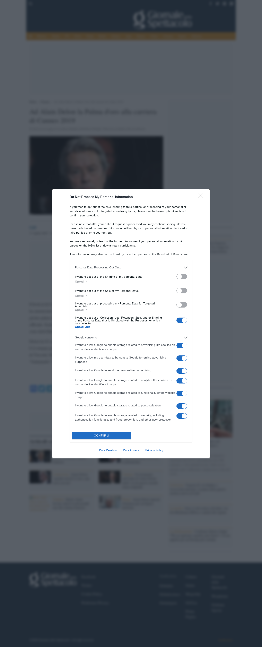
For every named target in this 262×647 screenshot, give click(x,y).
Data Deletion (108, 450)
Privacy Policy (154, 450)
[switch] (181, 276)
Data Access (131, 450)
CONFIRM (101, 435)
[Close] (202, 197)
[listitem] (131, 267)
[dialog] (131, 323)
